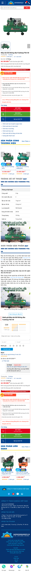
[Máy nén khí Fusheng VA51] (8, 157)
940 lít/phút (19, 208)
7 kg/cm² (18, 200)
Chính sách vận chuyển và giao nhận (12, 124)
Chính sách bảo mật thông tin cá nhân (15, 549)
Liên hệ (16, 560)
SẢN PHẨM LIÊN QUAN (9, 447)
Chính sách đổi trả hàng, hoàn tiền (15, 545)
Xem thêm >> (26, 141)
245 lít (17, 211)
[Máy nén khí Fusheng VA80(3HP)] (23, 157)
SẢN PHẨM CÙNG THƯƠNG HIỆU (10, 141)
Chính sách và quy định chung (15, 540)
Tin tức (16, 556)
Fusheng (10, 54)
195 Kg (17, 215)
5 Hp (17, 193)
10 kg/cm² (18, 204)
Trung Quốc (19, 219)
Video (16, 561)
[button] (28, 46)
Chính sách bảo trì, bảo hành (10, 126)
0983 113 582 (7, 518)
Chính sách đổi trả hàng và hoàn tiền (12, 133)
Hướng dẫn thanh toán (9, 135)
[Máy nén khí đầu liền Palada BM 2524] (8, 462)
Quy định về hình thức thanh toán (15, 551)
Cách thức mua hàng (8, 128)
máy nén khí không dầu (17, 277)
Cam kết (15, 548)
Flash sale (16, 558)
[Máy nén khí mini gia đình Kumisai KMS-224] (23, 462)
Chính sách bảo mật (8, 131)
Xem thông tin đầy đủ (15, 314)
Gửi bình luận (7, 349)
